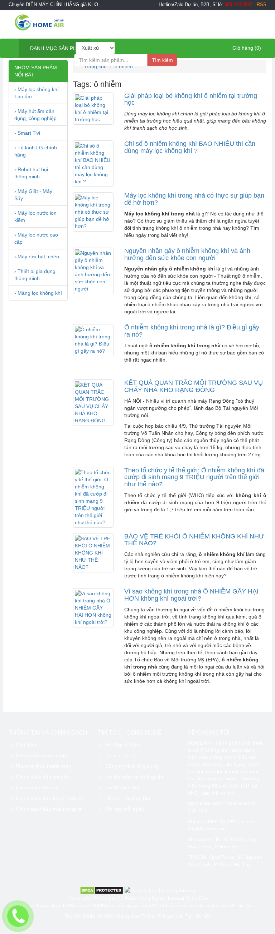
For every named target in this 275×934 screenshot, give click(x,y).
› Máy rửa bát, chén (36, 256)
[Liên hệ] (18, 916)
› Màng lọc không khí (38, 293)
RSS (261, 4)
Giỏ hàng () (246, 48)
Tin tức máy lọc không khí (134, 777)
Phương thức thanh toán (43, 766)
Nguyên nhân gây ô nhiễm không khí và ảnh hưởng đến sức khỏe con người (187, 254)
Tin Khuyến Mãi (122, 787)
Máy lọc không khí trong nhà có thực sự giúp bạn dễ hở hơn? (194, 199)
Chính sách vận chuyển (42, 777)
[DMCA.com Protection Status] (101, 890)
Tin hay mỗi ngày (124, 809)
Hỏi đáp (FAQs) (122, 744)
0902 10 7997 (222, 821)
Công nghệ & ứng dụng (131, 766)
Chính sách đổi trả (36, 787)
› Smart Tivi (27, 133)
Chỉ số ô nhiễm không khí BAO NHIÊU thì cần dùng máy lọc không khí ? (189, 147)
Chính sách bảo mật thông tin (49, 809)
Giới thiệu (27, 744)
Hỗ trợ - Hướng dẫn (127, 798)
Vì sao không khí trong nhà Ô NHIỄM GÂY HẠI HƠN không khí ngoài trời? (191, 595)
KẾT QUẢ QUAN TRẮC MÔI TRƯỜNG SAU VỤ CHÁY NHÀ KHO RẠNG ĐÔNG (193, 386)
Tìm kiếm (162, 60)
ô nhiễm (124, 66)
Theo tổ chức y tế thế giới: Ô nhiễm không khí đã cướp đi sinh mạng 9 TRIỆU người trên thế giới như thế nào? (194, 477)
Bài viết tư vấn (121, 755)
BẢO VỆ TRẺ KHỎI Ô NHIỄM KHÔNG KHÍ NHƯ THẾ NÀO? (194, 540)
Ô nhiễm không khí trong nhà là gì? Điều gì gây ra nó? (191, 331)
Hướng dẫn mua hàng (41, 755)
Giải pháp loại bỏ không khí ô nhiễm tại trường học (190, 99)
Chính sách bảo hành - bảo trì (50, 798)
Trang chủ (94, 66)
